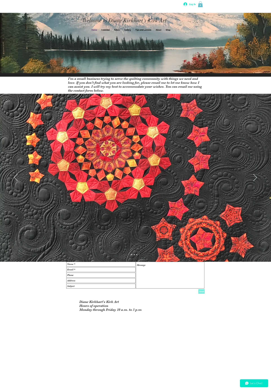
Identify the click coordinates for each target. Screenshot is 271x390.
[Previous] (16, 177)
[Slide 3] (136, 254)
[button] (200, 4)
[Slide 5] (139, 254)
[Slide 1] (131, 254)
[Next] (255, 177)
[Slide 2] (134, 254)
